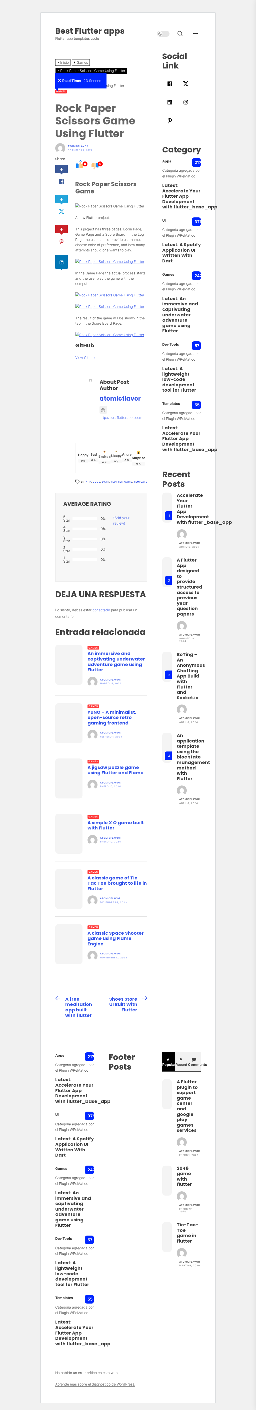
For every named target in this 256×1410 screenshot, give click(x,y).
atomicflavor (78, 146)
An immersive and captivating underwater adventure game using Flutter (116, 661)
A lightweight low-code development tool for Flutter (179, 379)
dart (106, 481)
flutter (116, 481)
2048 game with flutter (184, 1176)
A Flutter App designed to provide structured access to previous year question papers (189, 587)
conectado (101, 610)
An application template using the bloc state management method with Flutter (193, 757)
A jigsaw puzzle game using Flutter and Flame (116, 770)
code (96, 481)
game (128, 481)
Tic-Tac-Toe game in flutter (187, 1233)
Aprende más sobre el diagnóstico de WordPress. (95, 1384)
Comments (194, 1064)
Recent (181, 1064)
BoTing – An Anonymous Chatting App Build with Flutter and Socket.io (191, 676)
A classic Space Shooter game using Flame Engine (116, 938)
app (88, 481)
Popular (168, 1064)
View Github (85, 357)
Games (61, 91)
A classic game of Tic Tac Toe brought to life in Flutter (117, 883)
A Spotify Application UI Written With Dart (181, 252)
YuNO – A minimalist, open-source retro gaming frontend (112, 717)
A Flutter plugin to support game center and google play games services (187, 1106)
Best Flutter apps (89, 30)
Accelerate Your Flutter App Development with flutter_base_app (190, 199)
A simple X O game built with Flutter (116, 825)
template (140, 481)
